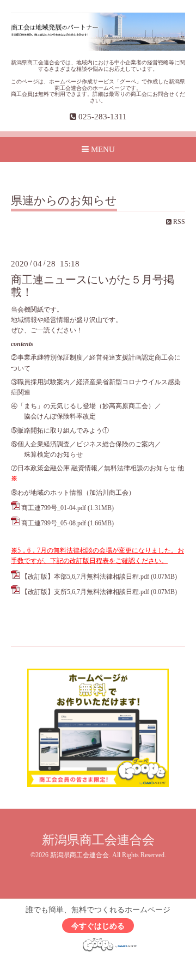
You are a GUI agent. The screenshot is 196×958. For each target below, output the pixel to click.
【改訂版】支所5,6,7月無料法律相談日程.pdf (85, 592)
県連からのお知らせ (64, 201)
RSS (178, 222)
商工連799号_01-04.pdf (53, 508)
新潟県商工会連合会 (98, 840)
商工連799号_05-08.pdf (53, 523)
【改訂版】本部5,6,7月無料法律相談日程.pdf (85, 576)
